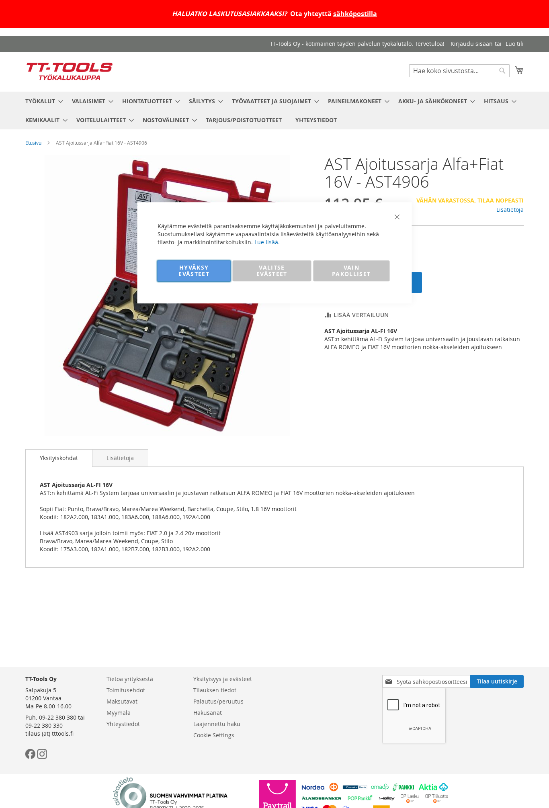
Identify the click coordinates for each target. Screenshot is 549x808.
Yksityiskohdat (59, 458)
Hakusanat (207, 712)
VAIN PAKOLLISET (351, 271)
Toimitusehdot (126, 690)
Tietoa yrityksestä (130, 679)
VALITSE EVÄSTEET (271, 271)
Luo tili (515, 43)
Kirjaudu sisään (472, 43)
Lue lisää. (267, 242)
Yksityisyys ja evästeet (222, 679)
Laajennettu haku (216, 724)
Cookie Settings (213, 735)
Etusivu (33, 142)
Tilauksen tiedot (214, 690)
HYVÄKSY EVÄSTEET (193, 271)
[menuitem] (41, 101)
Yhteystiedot (123, 724)
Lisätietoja (510, 209)
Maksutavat (122, 701)
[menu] (274, 110)
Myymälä (119, 712)
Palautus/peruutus (218, 701)
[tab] (58, 458)
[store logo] (69, 71)
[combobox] (459, 70)
